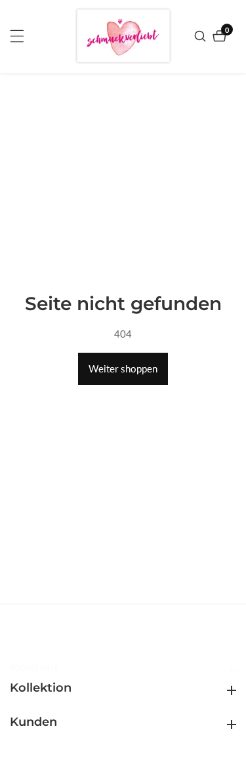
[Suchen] (201, 36)
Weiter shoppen (123, 368)
